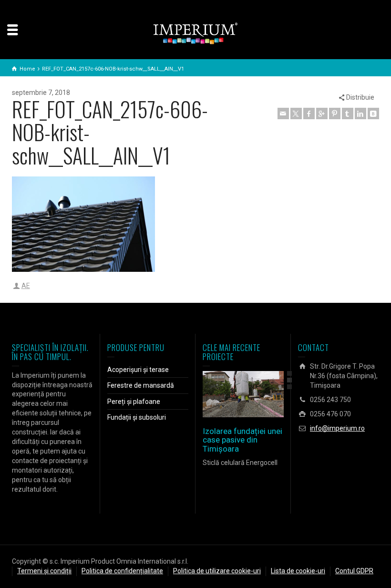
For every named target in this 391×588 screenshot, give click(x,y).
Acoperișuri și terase (138, 369)
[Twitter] (296, 113)
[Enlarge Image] (229, 394)
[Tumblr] (347, 113)
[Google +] (322, 113)
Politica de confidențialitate (122, 571)
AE (25, 285)
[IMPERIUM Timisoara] (195, 33)
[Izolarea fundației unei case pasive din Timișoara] (256, 394)
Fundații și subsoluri (136, 417)
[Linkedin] (360, 113)
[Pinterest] (334, 113)
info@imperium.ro (337, 428)
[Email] (283, 113)
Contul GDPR (354, 571)
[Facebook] (309, 113)
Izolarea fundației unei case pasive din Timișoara (242, 440)
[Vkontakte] (373, 113)
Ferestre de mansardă (140, 385)
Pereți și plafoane (133, 401)
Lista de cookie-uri (298, 571)
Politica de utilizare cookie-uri (217, 571)
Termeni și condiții (44, 571)
